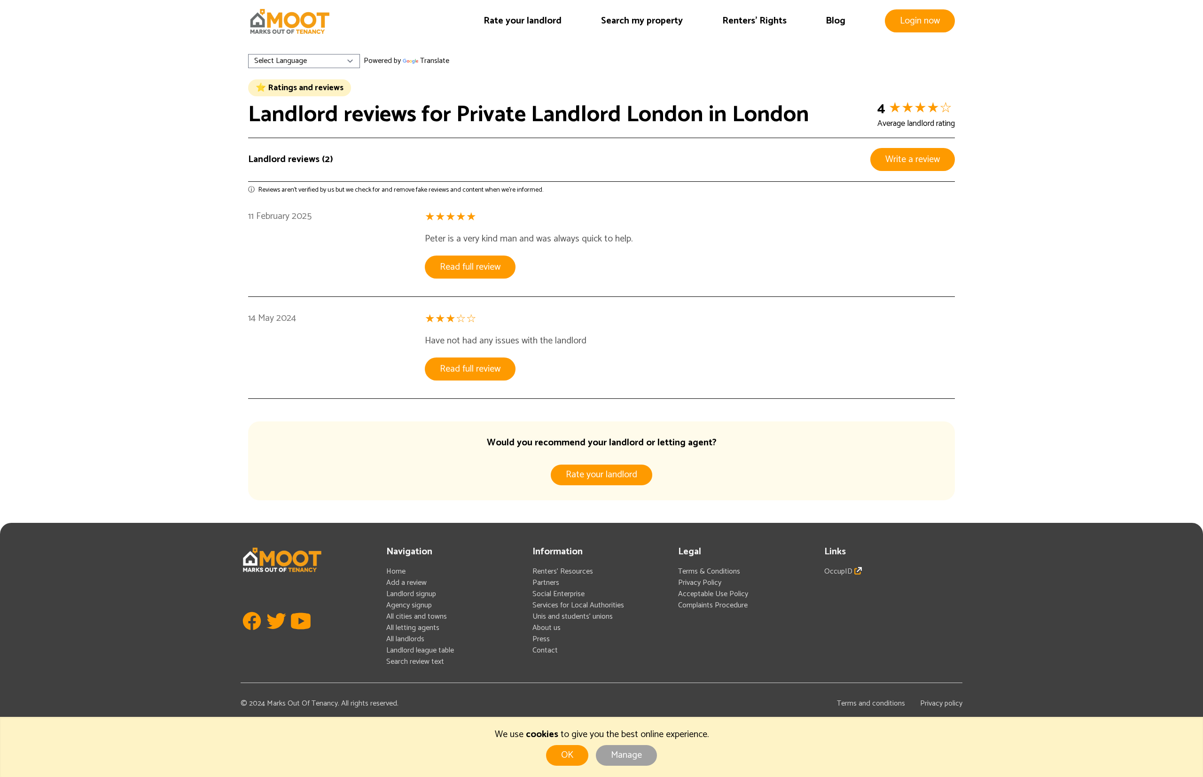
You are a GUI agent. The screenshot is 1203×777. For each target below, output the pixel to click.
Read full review (470, 267)
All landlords (405, 639)
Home (396, 571)
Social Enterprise (558, 594)
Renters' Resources (562, 571)
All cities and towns (416, 616)
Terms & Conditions (709, 571)
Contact (545, 650)
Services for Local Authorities (578, 605)
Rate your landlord (523, 21)
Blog (835, 21)
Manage (626, 755)
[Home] (289, 21)
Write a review (912, 159)
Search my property (642, 21)
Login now (920, 21)
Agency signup (409, 605)
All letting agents (412, 628)
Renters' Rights (754, 21)
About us (546, 628)
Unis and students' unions (572, 616)
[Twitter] (276, 635)
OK (567, 755)
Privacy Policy (699, 582)
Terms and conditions (871, 703)
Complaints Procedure (713, 605)
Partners (545, 582)
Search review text (415, 661)
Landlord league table (420, 650)
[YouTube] (300, 635)
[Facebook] (252, 635)
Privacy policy (941, 703)
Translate (434, 60)
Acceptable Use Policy (713, 594)
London (770, 114)
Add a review (406, 582)
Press (541, 639)
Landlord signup (411, 594)
